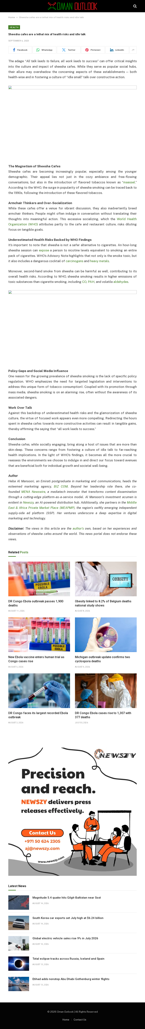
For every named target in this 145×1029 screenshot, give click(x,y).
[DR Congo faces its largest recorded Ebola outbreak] (39, 690)
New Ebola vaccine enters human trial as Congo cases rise (36, 659)
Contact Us (80, 1019)
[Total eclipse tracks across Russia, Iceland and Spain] (18, 963)
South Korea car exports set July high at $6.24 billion (67, 918)
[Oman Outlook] (72, 6)
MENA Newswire (33, 492)
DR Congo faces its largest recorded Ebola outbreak (38, 715)
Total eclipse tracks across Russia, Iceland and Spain (68, 958)
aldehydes (120, 282)
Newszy (28, 502)
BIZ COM (61, 486)
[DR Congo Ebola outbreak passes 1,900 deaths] (39, 579)
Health (14, 27)
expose (44, 250)
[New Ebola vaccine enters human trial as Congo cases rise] (39, 634)
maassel (129, 182)
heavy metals (99, 261)
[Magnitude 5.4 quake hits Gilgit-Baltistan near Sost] (18, 902)
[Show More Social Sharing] (133, 50)
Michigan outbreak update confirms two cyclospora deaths (102, 659)
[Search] (135, 6)
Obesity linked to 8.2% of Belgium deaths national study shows (103, 603)
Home (11, 17)
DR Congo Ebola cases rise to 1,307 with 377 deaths (103, 715)
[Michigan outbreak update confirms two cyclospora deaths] (106, 634)
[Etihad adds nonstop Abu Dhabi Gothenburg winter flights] (18, 984)
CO (84, 282)
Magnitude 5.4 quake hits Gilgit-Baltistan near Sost (66, 897)
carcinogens (74, 261)
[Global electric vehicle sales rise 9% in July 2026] (18, 943)
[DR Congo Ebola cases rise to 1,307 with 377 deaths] (106, 690)
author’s (78, 528)
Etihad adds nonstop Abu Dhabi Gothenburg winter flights (70, 979)
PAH (91, 282)
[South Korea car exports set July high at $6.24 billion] (18, 923)
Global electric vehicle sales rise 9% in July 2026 (65, 938)
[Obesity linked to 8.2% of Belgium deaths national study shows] (106, 579)
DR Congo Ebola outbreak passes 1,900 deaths (35, 603)
